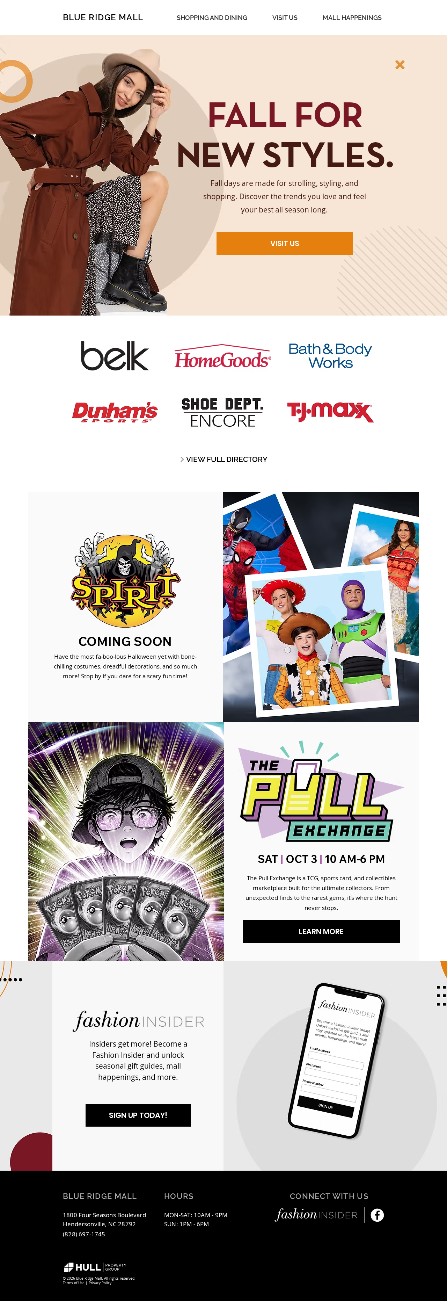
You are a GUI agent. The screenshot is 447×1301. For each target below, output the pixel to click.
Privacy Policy (100, 1283)
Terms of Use (74, 1283)
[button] (352, 17)
